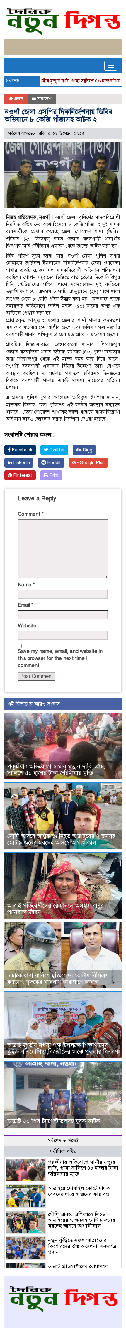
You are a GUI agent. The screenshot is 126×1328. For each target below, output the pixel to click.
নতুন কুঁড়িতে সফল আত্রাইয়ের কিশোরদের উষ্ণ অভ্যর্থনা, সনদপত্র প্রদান (82, 1246)
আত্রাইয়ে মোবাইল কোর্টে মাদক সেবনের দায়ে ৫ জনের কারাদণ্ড (79, 1191)
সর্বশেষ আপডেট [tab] (63, 1141)
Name (26, 585)
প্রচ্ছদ (18, 98)
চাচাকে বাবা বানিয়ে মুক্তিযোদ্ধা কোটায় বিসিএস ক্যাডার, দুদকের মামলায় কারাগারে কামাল (58, 979)
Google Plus (92, 463)
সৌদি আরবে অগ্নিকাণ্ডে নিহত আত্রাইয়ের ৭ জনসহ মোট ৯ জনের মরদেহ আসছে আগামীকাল (61, 839)
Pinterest (22, 475)
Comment (31, 514)
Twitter (56, 450)
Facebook (22, 450)
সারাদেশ (44, 98)
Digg (86, 450)
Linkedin (21, 463)
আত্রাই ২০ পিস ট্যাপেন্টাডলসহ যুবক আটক (53, 1121)
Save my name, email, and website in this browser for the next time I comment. (60, 658)
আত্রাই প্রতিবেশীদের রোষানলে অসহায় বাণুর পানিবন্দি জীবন (55, 909)
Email (25, 605)
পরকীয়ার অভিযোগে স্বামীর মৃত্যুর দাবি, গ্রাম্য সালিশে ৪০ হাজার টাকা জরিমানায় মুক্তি (56, 770)
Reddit (53, 463)
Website (27, 625)
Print (53, 475)
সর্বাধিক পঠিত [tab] (63, 1151)
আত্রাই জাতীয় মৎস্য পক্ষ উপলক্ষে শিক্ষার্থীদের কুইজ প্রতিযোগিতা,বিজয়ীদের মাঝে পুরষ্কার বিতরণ (62, 1048)
